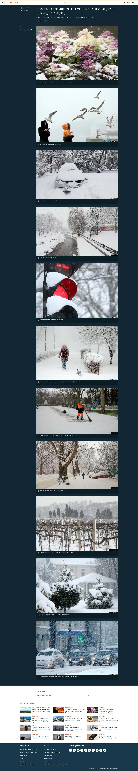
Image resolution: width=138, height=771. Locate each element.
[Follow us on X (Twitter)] (74, 750)
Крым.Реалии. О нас (50, 749)
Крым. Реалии (24, 10)
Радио (21, 758)
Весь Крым (14, 2)
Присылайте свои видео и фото (28, 749)
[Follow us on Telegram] (89, 750)
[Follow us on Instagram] (81, 750)
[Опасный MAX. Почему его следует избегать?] (58, 737)
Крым (100, 725)
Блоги (33, 725)
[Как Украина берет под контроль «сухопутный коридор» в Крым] (25, 710)
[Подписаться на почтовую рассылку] (104, 750)
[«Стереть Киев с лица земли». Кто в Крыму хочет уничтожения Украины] (58, 710)
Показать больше (42, 21)
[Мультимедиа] (133, 3)
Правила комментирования (52, 752)
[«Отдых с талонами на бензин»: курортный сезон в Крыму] (58, 719)
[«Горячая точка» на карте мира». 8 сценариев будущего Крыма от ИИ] (92, 728)
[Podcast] (100, 750)
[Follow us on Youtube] (78, 750)
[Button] (24, 27)
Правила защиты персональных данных (55, 764)
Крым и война (69, 708)
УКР (124, 2)
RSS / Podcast (23, 761)
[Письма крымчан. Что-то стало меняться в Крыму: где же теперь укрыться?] (25, 728)
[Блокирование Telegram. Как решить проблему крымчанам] (25, 737)
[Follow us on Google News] (85, 750)
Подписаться (23, 755)
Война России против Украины (41, 708)
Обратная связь (48, 758)
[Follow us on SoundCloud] (93, 750)
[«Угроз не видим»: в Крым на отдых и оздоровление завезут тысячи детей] (58, 728)
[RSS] (97, 750)
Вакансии (47, 761)
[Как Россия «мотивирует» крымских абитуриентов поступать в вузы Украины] (92, 710)
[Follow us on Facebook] (70, 750)
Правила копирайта (50, 755)
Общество (101, 708)
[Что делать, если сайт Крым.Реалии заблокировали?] (92, 737)
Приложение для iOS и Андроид (29, 752)
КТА (128, 2)
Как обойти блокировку (26, 764)
